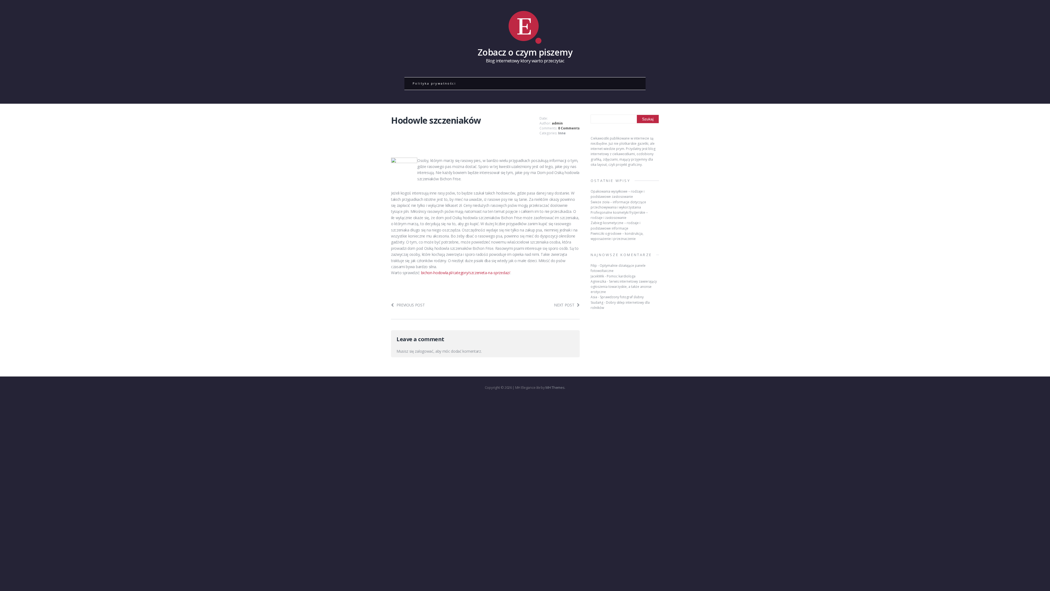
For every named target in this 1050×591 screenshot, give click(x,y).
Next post (564, 305)
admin (557, 123)
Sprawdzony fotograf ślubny (622, 297)
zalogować (424, 351)
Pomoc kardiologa (621, 276)
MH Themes (555, 387)
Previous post (410, 305)
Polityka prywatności (434, 83)
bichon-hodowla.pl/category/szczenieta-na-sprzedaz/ (465, 272)
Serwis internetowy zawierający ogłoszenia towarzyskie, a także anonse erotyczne (624, 286)
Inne (562, 133)
